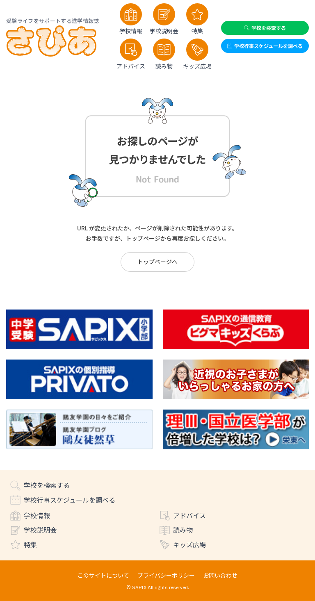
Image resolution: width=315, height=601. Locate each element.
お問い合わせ (220, 575)
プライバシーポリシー (166, 575)
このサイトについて (103, 575)
